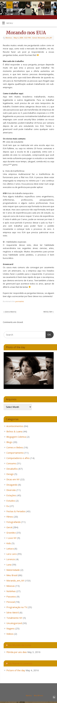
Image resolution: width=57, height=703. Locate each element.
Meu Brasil (11, 575)
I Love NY (11, 537)
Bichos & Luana (14, 431)
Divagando (11, 484)
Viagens (10, 628)
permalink (19, 301)
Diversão (11, 489)
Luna (8, 564)
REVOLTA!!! (48, 312)
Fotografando (13, 521)
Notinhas (11, 591)
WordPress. (38, 695)
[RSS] (53, 6)
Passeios (11, 596)
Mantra (29, 695)
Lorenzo (10, 559)
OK (48, 334)
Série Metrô (12, 612)
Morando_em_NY (45, 38)
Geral (34, 38)
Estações (11, 495)
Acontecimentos (14, 426)
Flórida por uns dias (16, 652)
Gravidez (11, 532)
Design (10, 474)
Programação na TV (16, 607)
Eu (7, 505)
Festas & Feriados (16, 511)
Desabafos (12, 468)
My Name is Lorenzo (20, 663)
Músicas (10, 585)
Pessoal (10, 601)
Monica (9, 38)
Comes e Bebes (14, 447)
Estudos (10, 500)
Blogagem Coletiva (16, 436)
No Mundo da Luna (19, 645)
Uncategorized (14, 623)
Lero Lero (11, 553)
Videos (10, 633)
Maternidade (13, 569)
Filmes (9, 516)
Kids (8, 543)
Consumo (11, 463)
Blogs (9, 442)
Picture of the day (15, 670)
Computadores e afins (18, 458)
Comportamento (15, 452)
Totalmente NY (14, 617)
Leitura (10, 548)
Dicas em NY (13, 479)
